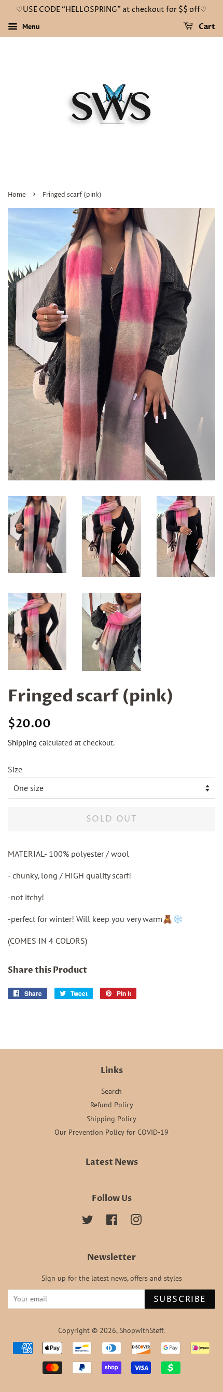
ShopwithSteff (141, 1330)
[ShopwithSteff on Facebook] (112, 1221)
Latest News (112, 1162)
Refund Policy (111, 1104)
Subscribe (180, 1299)
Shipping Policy (111, 1118)
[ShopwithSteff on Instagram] (136, 1221)
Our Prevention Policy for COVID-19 (111, 1132)
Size (15, 769)
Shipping (22, 743)
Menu (30, 26)
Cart (206, 27)
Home (17, 195)
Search (111, 1091)
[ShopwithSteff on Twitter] (87, 1221)
